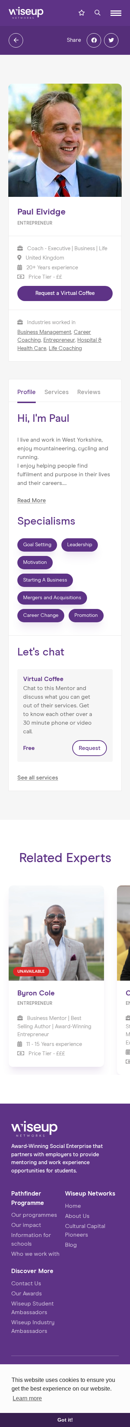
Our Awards (26, 1293)
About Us (77, 1216)
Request (89, 748)
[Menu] (115, 13)
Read (31, 500)
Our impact (26, 1225)
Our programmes (34, 1215)
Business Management (44, 332)
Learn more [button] (27, 1398)
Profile (26, 392)
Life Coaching (65, 348)
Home (73, 1206)
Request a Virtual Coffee (65, 293)
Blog (71, 1245)
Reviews (88, 392)
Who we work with (35, 1254)
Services (56, 392)
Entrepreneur (59, 340)
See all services (37, 778)
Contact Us (26, 1283)
